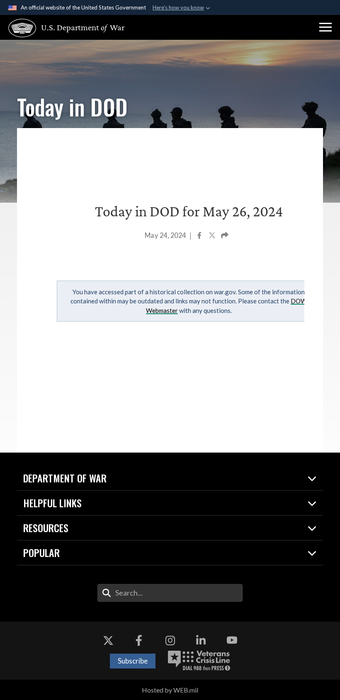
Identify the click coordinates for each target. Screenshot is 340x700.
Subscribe (133, 660)
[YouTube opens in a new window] (231, 640)
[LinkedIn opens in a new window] (201, 640)
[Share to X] (213, 236)
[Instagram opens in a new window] (170, 640)
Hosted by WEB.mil (170, 690)
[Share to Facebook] (200, 236)
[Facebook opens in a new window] (139, 640)
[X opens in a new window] (108, 640)
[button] (325, 27)
